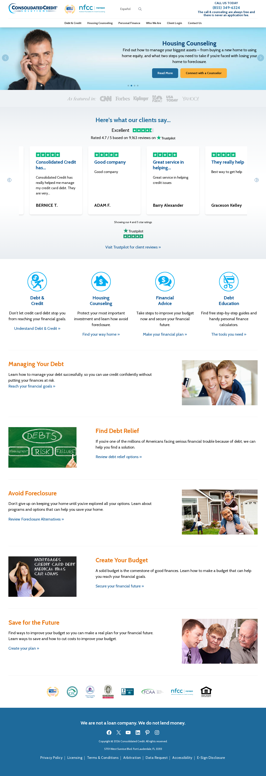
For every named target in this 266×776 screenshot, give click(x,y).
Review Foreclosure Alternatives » (36, 519)
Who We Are (153, 23)
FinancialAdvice (165, 300)
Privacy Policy (51, 758)
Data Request (157, 758)
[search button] (140, 9)
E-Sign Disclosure (211, 758)
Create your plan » (23, 648)
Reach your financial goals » (31, 386)
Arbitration (132, 758)
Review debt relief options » (119, 456)
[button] (70, 9)
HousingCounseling (101, 300)
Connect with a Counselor (203, 73)
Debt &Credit (37, 300)
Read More (165, 73)
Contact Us (195, 23)
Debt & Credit (72, 23)
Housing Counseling (100, 23)
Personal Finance (129, 23)
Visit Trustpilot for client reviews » (133, 247)
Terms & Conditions (103, 758)
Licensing (75, 758)
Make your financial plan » (165, 334)
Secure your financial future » (120, 586)
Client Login (174, 23)
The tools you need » (228, 334)
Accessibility (182, 758)
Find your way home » (101, 334)
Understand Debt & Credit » (37, 328)
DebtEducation (229, 300)
